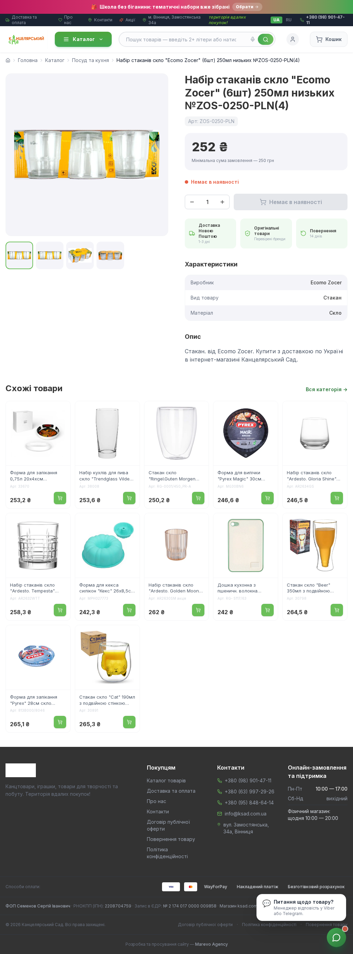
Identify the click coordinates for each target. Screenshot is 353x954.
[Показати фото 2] (49, 255)
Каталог (84, 39)
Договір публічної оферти (205, 924)
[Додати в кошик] (60, 498)
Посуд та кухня (90, 60)
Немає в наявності (295, 202)
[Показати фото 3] (80, 255)
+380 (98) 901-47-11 (248, 780)
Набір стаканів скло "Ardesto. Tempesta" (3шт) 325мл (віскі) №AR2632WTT (32, 588)
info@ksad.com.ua (245, 813)
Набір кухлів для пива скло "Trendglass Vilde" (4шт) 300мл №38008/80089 (105, 476)
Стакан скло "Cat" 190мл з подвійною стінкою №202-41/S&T (107, 700)
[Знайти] (265, 39)
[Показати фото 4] (110, 255)
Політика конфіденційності (269, 924)
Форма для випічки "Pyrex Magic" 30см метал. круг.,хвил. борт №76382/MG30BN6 (243, 476)
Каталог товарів (166, 780)
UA (276, 19)
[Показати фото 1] (19, 255)
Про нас (68, 19)
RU (289, 19)
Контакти (103, 19)
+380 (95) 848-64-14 (249, 802)
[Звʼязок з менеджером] (336, 937)
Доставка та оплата (24, 19)
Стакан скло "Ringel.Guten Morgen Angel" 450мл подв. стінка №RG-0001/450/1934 (172, 476)
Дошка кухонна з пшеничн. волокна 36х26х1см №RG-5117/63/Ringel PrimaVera (245, 588)
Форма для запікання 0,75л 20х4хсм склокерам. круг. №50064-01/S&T (33, 476)
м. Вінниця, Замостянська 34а (174, 19)
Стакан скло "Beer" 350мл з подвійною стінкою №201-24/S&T (311, 588)
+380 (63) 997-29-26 (249, 791)
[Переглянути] (60, 410)
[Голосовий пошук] (252, 39)
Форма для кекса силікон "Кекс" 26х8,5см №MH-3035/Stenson (106, 588)
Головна (28, 60)
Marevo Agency (211, 944)
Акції (130, 19)
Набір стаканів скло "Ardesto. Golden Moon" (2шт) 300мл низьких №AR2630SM (175, 588)
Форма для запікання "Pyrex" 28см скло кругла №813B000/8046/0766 (34, 700)
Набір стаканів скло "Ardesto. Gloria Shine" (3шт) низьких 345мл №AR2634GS (311, 476)
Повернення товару (171, 839)
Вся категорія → (326, 389)
